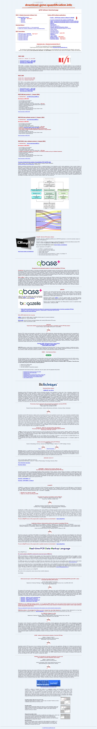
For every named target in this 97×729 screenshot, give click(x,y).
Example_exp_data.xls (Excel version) (48, 344)
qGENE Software (53, 29)
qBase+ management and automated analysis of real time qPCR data (64, 21)
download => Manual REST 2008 (27, 61)
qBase (24, 297)
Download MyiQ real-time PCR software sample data (33, 375)
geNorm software (53, 36)
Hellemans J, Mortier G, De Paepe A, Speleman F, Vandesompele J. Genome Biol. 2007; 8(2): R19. (47, 310)
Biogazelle (32, 298)
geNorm (19, 317)
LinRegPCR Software (54, 33)
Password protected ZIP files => (25, 27)
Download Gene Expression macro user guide (32, 371)
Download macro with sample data (29, 372)
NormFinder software (54, 38)
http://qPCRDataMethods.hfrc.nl (62, 566)
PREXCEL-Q (52, 34)
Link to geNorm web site (28, 377)
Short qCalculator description (24, 462)
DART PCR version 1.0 (54, 25)
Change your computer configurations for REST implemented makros (31, 28)
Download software (22, 464)
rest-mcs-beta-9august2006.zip (33, 143)
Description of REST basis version (25, 34)
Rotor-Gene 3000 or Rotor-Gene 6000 (31, 127)
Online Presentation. (51, 448)
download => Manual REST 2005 (27, 89)
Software (55, 35)
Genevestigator (53, 24)
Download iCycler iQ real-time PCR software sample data (34, 374)
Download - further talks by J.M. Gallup (29, 601)
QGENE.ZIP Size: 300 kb (48, 390)
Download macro (26, 373)
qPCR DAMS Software (54, 31)
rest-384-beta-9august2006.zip (33, 96)
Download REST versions (23, 17)
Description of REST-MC (23, 39)
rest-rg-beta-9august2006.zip (32, 119)
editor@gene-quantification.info (49, 727)
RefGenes (52, 23)
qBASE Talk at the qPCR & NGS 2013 (28, 311)
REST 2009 (23, 18)
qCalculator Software (54, 30)
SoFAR (51, 35)
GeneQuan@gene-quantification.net (60, 47)
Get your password (35, 27)
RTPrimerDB (20, 320)
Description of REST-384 (23, 37)
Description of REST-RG (23, 38)
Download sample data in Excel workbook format (32, 376)
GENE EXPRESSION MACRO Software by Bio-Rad (60, 28)
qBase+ (56, 297)
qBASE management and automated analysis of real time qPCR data (64, 22)
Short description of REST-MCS (24, 158)
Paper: (39, 448)
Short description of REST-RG (24, 135)
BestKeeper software (54, 37)
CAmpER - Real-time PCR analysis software (59, 27)
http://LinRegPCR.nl (61, 518)
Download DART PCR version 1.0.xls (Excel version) (48, 343)
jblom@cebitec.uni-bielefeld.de (60, 244)
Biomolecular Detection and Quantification (26, 164)
